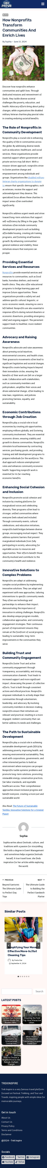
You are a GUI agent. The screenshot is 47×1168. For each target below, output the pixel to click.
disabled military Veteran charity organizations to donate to (23, 181)
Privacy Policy (7, 1126)
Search (39, 991)
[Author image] (9, 960)
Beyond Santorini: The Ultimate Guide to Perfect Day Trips (11, 888)
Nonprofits (7, 272)
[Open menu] (43, 4)
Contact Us (6, 1122)
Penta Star (18, 960)
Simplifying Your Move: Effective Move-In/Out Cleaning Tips (22, 951)
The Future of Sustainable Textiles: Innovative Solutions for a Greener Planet (23, 810)
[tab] (18, 976)
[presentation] (24, 929)
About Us (5, 1118)
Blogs (5, 15)
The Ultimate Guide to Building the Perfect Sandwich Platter (35, 888)
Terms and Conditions (11, 1130)
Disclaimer (6, 1134)
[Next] (38, 946)
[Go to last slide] (9, 946)
